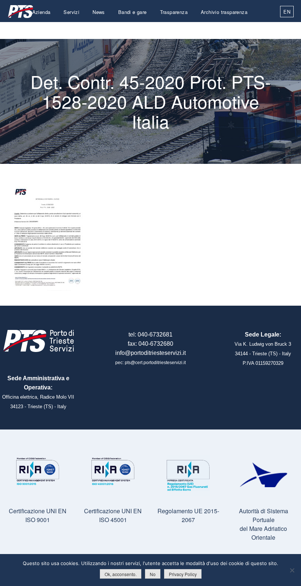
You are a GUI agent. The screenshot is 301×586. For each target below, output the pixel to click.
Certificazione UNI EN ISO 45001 (113, 515)
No (153, 574)
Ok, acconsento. (121, 574)
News (99, 11)
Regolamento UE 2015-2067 (188, 515)
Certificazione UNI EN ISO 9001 (37, 515)
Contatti (238, 29)
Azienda (41, 11)
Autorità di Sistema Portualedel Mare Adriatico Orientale (263, 524)
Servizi (71, 11)
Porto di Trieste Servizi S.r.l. (20, 11)
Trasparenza (174, 11)
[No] (291, 570)
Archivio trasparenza (224, 11)
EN (286, 11)
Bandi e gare (132, 11)
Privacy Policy (183, 574)
